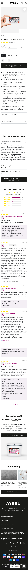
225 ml (10, 55)
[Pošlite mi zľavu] (26, 529)
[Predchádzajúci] (21, 31)
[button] (22, 3)
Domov (3, 35)
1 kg (16, 55)
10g (3, 55)
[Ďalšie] (25, 31)
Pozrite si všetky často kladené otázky (14, 179)
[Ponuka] (2, 3)
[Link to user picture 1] (5, 343)
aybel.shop (9, 564)
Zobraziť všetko (14, 492)
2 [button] (13, 404)
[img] (4, 214)
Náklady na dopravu (12, 47)
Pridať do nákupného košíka (14, 65)
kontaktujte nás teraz (14, 435)
